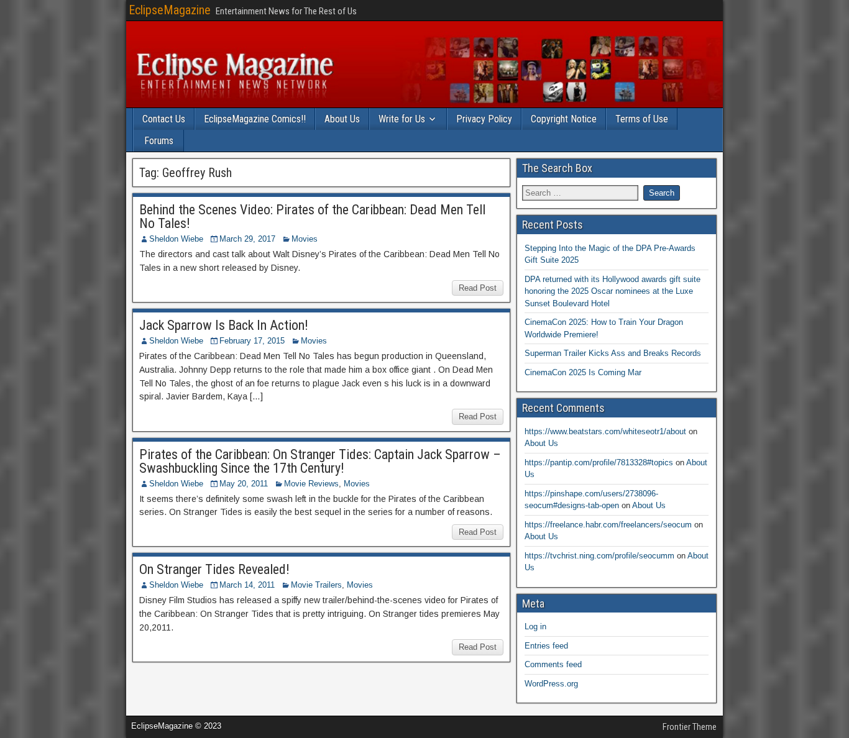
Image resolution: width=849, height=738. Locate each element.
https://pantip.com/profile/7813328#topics (599, 462)
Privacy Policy (484, 119)
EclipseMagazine (170, 9)
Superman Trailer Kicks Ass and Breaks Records (613, 353)
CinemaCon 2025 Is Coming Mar (583, 372)
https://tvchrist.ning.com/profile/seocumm (599, 555)
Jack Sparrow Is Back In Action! (223, 325)
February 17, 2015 (252, 340)
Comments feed (553, 664)
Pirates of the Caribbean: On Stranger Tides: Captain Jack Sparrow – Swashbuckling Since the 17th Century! (320, 461)
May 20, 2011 (243, 483)
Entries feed (546, 645)
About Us (342, 119)
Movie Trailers (316, 585)
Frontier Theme (690, 726)
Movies (304, 239)
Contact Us (163, 119)
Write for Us (402, 119)
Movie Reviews (311, 483)
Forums (158, 141)
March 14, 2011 (247, 585)
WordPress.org (551, 683)
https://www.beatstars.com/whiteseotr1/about (605, 431)
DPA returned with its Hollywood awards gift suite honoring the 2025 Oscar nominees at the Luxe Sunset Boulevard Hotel (612, 291)
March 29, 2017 (247, 239)
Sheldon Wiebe (176, 239)
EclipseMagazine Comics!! (255, 119)
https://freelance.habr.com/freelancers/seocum (608, 524)
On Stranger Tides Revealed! (214, 569)
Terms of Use (641, 119)
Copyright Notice (564, 119)
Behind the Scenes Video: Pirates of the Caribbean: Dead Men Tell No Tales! (312, 216)
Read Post (478, 288)
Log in (535, 626)
